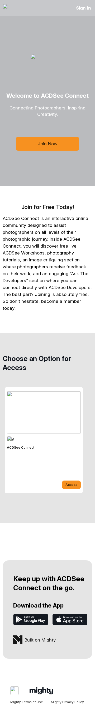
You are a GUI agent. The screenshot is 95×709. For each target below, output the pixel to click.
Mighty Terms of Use (26, 702)
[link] (44, 440)
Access (71, 485)
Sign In (83, 8)
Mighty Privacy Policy (67, 702)
